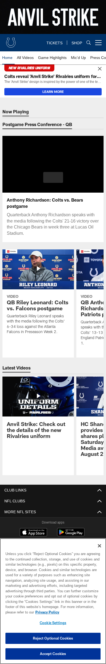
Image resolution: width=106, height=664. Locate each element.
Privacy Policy (46, 612)
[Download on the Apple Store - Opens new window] (33, 532)
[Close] (100, 69)
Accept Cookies (53, 654)
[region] (53, 601)
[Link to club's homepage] (10, 40)
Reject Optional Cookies (53, 638)
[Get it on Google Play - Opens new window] (71, 534)
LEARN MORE (53, 91)
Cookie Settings (53, 623)
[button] (53, 177)
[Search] (88, 42)
